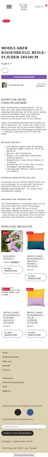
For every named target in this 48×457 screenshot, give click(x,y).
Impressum (8, 378)
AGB (5, 387)
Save (7, 21)
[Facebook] (30, 412)
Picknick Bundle (16, 85)
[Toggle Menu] (9, 6)
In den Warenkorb (24, 77)
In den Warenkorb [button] (10, 269)
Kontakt (6, 366)
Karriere (7, 370)
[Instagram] (18, 412)
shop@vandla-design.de (13, 189)
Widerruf (7, 391)
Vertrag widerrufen (24, 455)
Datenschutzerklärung (13, 382)
